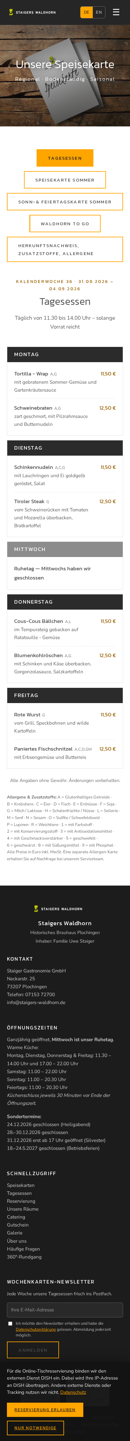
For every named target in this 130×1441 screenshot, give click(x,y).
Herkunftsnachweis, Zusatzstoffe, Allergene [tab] (56, 249)
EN (99, 12)
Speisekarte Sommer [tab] (65, 179)
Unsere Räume (22, 1209)
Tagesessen (19, 1193)
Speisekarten (21, 1185)
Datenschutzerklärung (36, 1329)
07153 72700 (40, 994)
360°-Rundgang (24, 1257)
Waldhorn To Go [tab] (65, 223)
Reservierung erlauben (45, 1410)
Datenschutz (73, 1392)
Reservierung (21, 1201)
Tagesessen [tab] (65, 158)
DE (87, 12)
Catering (16, 1217)
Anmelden (33, 1350)
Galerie (14, 1233)
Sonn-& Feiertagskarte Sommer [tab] (65, 201)
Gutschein (18, 1225)
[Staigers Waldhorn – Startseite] (39, 12)
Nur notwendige (35, 1428)
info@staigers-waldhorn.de (36, 1002)
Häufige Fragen (23, 1249)
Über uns (17, 1241)
